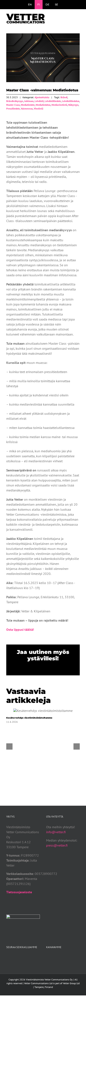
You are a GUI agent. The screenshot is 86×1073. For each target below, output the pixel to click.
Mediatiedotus (43, 104)
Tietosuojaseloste (19, 892)
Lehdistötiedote (53, 101)
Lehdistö (39, 101)
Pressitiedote (13, 108)
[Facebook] (47, 957)
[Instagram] (58, 957)
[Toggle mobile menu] (78, 17)
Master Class (13, 104)
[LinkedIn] (64, 957)
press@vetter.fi (57, 845)
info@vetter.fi (56, 832)
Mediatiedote (28, 104)
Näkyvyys (73, 104)
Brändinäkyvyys (14, 101)
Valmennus (27, 108)
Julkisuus (29, 101)
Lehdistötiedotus (70, 101)
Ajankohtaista (42, 97)
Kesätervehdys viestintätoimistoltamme (43, 711)
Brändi (64, 97)
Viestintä (38, 108)
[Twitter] (53, 957)
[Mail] (70, 957)
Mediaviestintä (59, 104)
